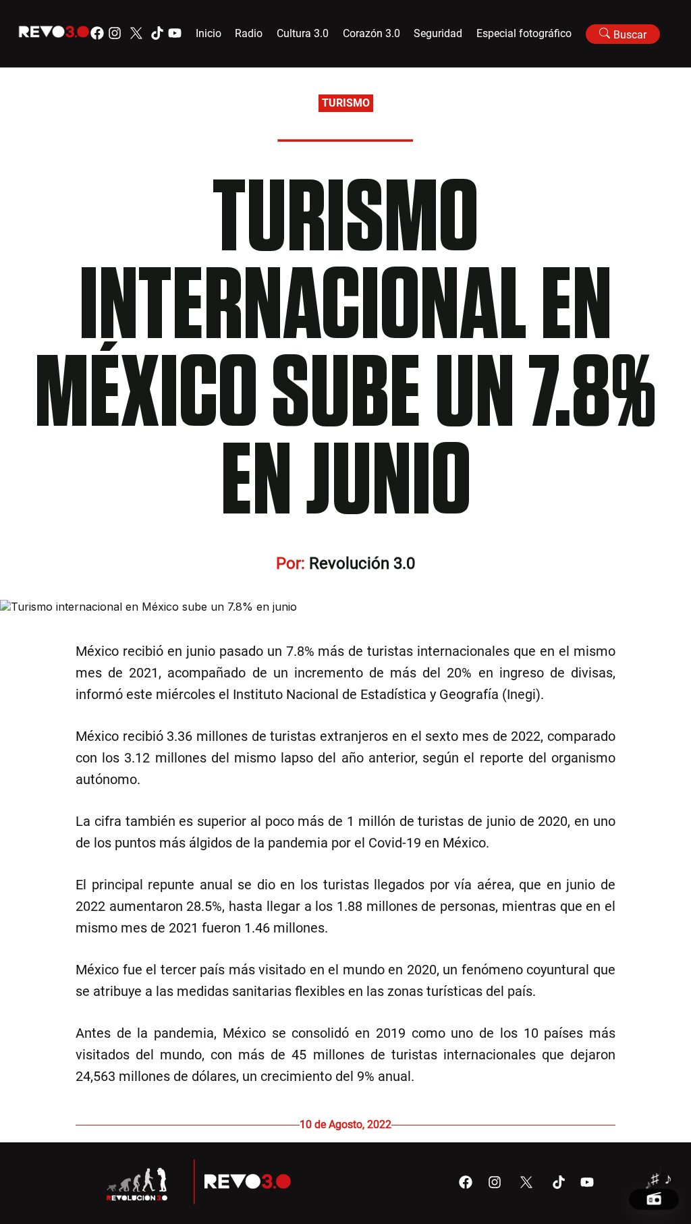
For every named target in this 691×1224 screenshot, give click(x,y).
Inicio (208, 33)
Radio (248, 33)
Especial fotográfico (524, 33)
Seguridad (438, 33)
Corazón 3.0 (371, 33)
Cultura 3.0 (303, 33)
